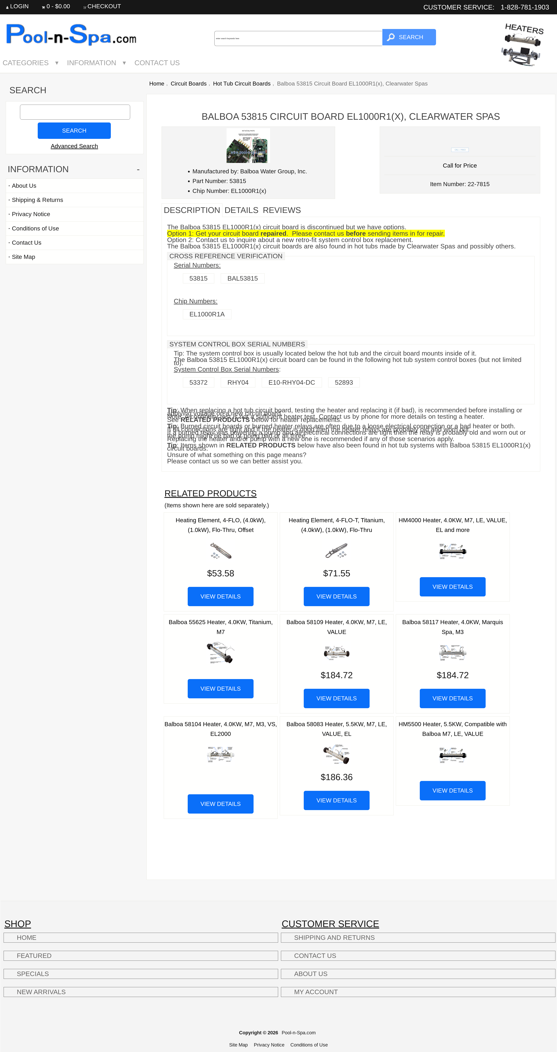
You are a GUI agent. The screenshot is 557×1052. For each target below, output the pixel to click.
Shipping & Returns (37, 200)
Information (91, 63)
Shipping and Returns (334, 937)
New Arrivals (41, 992)
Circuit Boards (189, 83)
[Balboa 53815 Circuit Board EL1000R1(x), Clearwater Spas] (248, 161)
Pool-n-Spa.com (299, 1032)
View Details (220, 596)
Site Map (23, 257)
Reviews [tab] (282, 210)
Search (27, 90)
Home (156, 83)
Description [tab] (192, 210)
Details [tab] (241, 210)
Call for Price (460, 165)
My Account (316, 992)
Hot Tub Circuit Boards (242, 83)
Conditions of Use (35, 228)
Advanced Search (74, 146)
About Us (24, 185)
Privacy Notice (31, 214)
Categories (26, 63)
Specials (33, 973)
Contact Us (157, 63)
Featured (34, 955)
